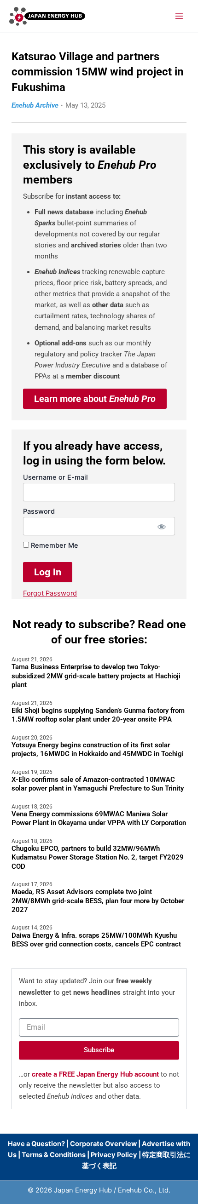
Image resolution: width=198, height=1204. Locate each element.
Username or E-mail (55, 477)
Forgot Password (50, 593)
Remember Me (53, 545)
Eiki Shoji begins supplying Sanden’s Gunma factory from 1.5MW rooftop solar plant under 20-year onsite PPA (98, 715)
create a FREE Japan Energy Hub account (95, 1074)
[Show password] (161, 526)
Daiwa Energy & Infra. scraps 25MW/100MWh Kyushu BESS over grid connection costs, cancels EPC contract (96, 940)
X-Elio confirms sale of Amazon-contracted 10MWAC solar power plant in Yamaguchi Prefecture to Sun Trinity (98, 784)
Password (39, 511)
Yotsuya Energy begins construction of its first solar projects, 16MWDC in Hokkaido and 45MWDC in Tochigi (98, 749)
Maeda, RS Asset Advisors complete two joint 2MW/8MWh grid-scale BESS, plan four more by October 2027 (98, 901)
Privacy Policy (114, 1155)
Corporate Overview (103, 1144)
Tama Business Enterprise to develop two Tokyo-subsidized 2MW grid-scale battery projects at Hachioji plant (96, 676)
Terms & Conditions (54, 1155)
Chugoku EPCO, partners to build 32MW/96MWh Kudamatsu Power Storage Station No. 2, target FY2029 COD (98, 857)
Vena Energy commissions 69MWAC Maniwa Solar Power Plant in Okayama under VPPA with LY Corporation (99, 818)
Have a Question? (37, 1144)
